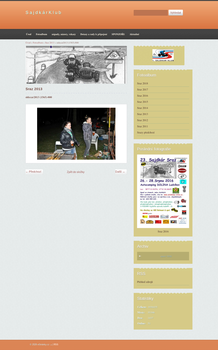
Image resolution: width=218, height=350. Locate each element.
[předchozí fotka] (31, 133)
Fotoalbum (38, 42)
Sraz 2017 (142, 89)
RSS (56, 344)
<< (141, 257)
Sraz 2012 (142, 120)
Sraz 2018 (142, 83)
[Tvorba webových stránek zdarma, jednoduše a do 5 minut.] (51, 345)
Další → (120, 171)
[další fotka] (121, 133)
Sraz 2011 (142, 126)
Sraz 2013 (49, 42)
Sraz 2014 (142, 108)
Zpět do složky (75, 172)
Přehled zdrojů (145, 282)
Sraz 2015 (142, 101)
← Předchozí (33, 171)
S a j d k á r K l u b (43, 12)
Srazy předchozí (145, 132)
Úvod (28, 42)
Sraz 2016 (142, 95)
